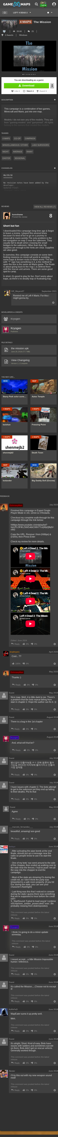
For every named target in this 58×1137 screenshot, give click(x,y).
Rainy (30, 152)
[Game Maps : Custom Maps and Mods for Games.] (17, 4)
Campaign (30, 138)
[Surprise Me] (49, 12)
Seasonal (20, 158)
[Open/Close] (55, 99)
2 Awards (9, 35)
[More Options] (52, 85)
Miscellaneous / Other (15, 145)
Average (17, 152)
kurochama (17, 214)
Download (28, 85)
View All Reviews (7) (45, 207)
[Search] (36, 4)
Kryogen (16, 328)
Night (6, 152)
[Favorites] (4, 12)
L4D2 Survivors (40, 145)
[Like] (4, 31)
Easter (6, 158)
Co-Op (17, 138)
